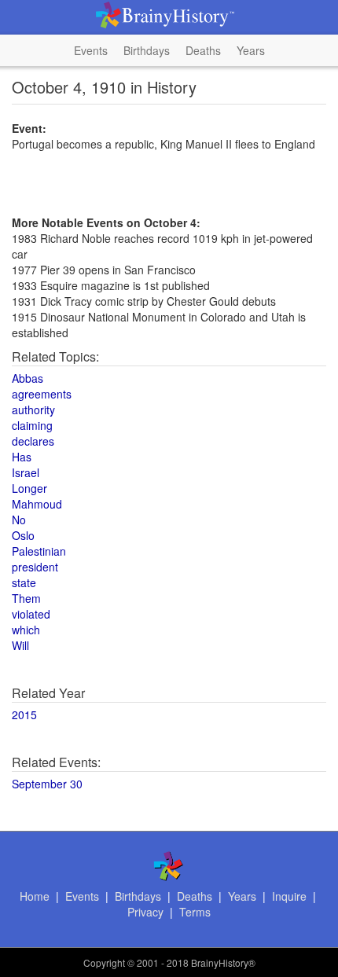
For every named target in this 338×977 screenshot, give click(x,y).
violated (31, 614)
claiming (32, 425)
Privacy (145, 912)
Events (91, 50)
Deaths (203, 50)
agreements (42, 394)
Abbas (27, 378)
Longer (29, 488)
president (35, 567)
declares (33, 441)
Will (20, 645)
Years (251, 50)
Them (26, 598)
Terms (195, 912)
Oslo (23, 535)
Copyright (104, 962)
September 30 (47, 784)
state (24, 582)
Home (35, 896)
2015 (24, 714)
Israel (25, 472)
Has (21, 457)
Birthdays (146, 50)
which (26, 629)
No (19, 519)
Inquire (289, 896)
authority (33, 409)
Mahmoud (37, 504)
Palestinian (39, 551)
